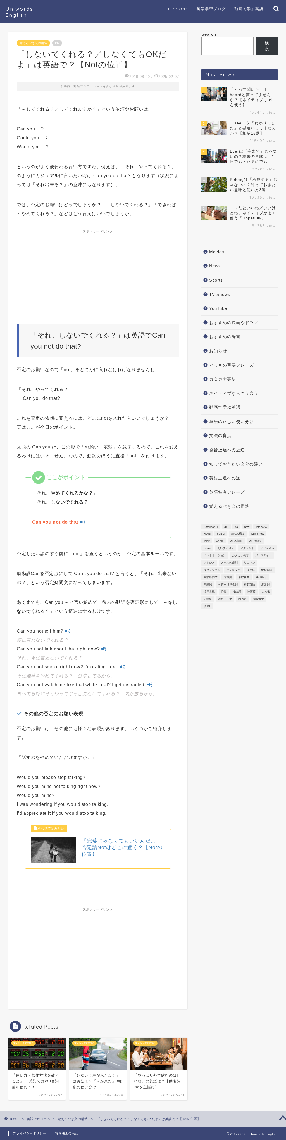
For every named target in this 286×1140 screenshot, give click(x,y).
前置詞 (228, 577)
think (207, 540)
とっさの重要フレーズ (231, 365)
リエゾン (249, 562)
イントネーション (215, 555)
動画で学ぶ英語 (224, 407)
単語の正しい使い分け (231, 421)
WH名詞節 (236, 540)
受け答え (261, 577)
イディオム (267, 548)
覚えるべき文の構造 (33, 43)
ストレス (209, 562)
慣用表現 (209, 591)
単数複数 (243, 577)
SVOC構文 (238, 533)
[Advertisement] (98, 271)
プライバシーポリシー (29, 1133)
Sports (216, 280)
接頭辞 (251, 591)
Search (208, 34)
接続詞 (237, 591)
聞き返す (258, 598)
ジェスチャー (263, 555)
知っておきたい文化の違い (236, 464)
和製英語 (249, 584)
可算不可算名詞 (228, 584)
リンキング (233, 569)
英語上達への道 (224, 478)
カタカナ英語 (222, 379)
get (226, 526)
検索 (267, 45)
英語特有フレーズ (227, 492)
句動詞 (208, 584)
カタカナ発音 (240, 555)
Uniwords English (19, 12)
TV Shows (219, 294)
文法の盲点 (220, 435)
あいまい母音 (225, 548)
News (215, 265)
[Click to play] (82, 522)
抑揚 (224, 591)
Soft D (221, 533)
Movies (216, 252)
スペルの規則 (229, 562)
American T (211, 526)
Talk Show (257, 533)
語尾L (207, 606)
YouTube (218, 308)
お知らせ (218, 350)
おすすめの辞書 (224, 336)
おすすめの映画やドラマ (233, 322)
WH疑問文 (255, 540)
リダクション (212, 569)
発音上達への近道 (227, 449)
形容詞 (265, 584)
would (207, 548)
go (236, 526)
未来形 (266, 591)
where (220, 540)
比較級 (208, 598)
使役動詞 (266, 569)
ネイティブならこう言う (233, 393)
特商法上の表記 (66, 1133)
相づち (242, 598)
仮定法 (251, 569)
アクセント (247, 548)
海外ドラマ (225, 598)
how (246, 526)
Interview (261, 526)
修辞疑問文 (211, 577)
